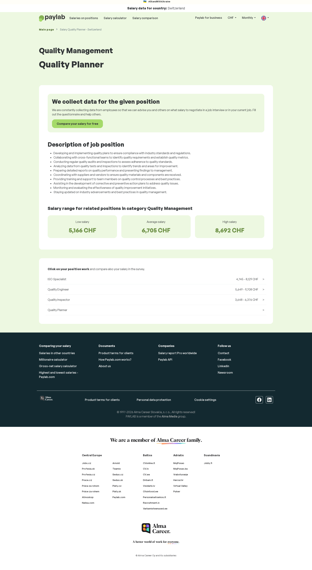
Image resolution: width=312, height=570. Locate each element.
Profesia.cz (88, 474)
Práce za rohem (90, 491)
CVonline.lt (149, 463)
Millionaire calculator (53, 359)
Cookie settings (205, 400)
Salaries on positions (83, 18)
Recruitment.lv (151, 502)
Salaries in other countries (57, 353)
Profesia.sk (88, 468)
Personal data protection (154, 400)
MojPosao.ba (180, 468)
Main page (46, 29)
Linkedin (223, 366)
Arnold (116, 463)
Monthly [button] (248, 17)
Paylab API (165, 359)
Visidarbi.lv (149, 485)
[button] (265, 18)
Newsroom (225, 372)
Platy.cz (117, 485)
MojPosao (178, 463)
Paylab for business (208, 17)
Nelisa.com (88, 502)
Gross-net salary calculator (58, 366)
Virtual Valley (180, 485)
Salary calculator (115, 18)
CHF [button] (231, 17)
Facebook (224, 359)
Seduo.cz (117, 474)
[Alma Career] (156, 528)
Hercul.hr (178, 480)
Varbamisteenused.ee (155, 508)
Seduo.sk (117, 480)
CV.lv (146, 468)
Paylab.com (118, 497)
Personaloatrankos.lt (154, 497)
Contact (223, 353)
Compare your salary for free (77, 124)
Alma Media (169, 416)
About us (105, 366)
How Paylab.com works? (115, 359)
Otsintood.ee (150, 491)
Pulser (176, 491)
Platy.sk (116, 491)
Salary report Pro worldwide (177, 353)
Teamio (116, 468)
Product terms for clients (116, 353)
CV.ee (146, 474)
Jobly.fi (208, 463)
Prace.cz (87, 480)
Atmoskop (88, 497)
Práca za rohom (90, 485)
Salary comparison (145, 18)
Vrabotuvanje (180, 474)
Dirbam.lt (148, 480)
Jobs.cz (86, 463)
